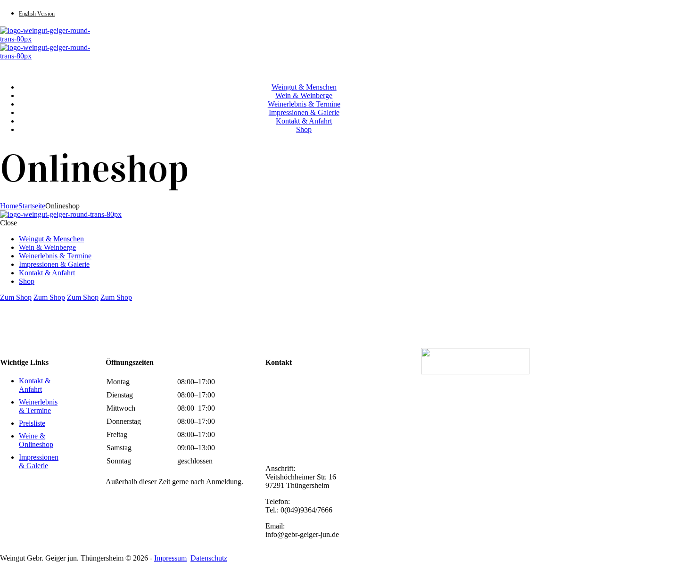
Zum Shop (16, 297)
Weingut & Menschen (304, 87)
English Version (37, 13)
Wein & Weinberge (303, 95)
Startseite (31, 206)
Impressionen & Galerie (304, 112)
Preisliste (32, 423)
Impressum (170, 558)
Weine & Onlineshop (36, 440)
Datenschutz (208, 558)
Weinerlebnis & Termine (304, 104)
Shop (304, 129)
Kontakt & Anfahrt (304, 121)
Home (9, 206)
